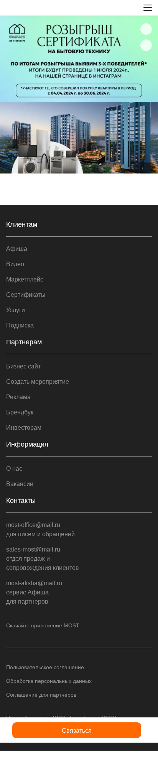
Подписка (20, 325)
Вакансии (19, 484)
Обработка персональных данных (49, 681)
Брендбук (19, 412)
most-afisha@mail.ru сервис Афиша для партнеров (34, 592)
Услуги (15, 310)
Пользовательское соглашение (45, 667)
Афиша (16, 249)
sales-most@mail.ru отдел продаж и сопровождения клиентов (42, 558)
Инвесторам (23, 427)
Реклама (18, 397)
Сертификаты (26, 294)
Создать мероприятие (37, 381)
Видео (15, 264)
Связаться (77, 730)
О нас (14, 468)
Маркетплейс (24, 279)
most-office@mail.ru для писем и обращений (40, 529)
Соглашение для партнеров (41, 695)
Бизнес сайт (23, 366)
